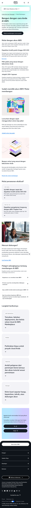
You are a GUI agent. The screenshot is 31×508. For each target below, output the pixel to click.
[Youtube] (14, 491)
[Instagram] (9, 491)
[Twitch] (12, 491)
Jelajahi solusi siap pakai (8, 133)
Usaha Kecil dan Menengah (8, 14)
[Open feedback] (29, 254)
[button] (11, 9)
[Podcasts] (16, 491)
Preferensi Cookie (20, 501)
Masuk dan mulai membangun (10, 175)
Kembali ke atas (14, 495)
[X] (2, 491)
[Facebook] (4, 491)
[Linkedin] (7, 491)
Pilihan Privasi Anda (6, 501)
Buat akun (4, 58)
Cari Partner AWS (6, 260)
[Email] (19, 491)
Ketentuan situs (10, 499)
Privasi (3, 499)
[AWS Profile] (28, 2)
